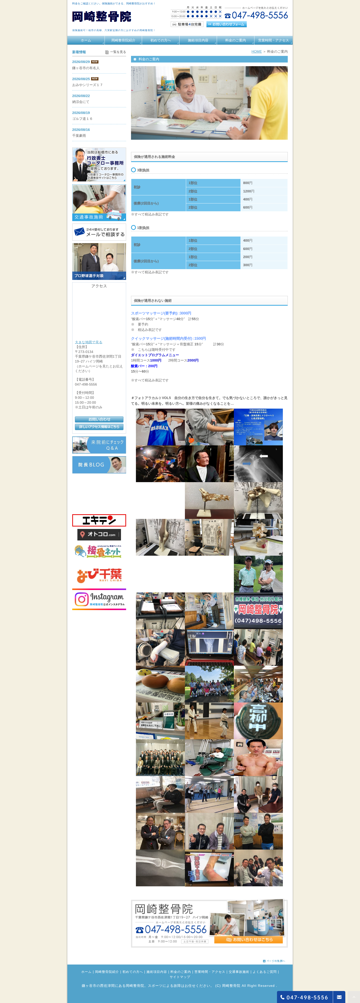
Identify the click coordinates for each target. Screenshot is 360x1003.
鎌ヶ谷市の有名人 (86, 68)
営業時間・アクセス (273, 40)
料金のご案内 (235, 40)
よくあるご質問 (265, 972)
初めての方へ (160, 40)
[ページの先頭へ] (274, 959)
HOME (257, 51)
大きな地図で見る (88, 342)
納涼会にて (80, 102)
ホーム (86, 40)
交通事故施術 (239, 972)
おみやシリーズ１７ (87, 85)
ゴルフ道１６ (82, 119)
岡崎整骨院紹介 (123, 40)
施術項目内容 (198, 40)
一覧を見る (118, 52)
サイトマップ (180, 977)
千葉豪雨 (79, 136)
